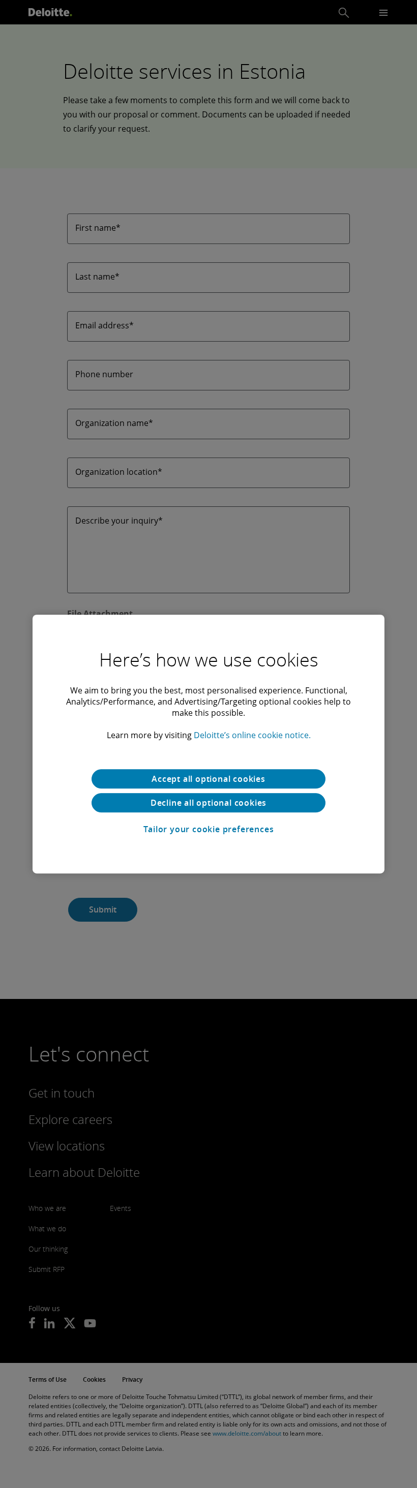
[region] (208, 744)
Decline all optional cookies (208, 802)
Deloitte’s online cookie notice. (252, 735)
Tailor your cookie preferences (208, 829)
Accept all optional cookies (208, 778)
